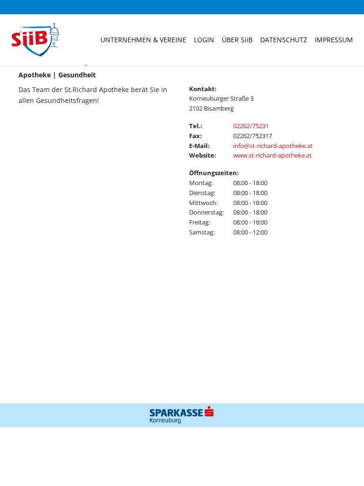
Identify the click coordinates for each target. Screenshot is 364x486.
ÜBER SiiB (237, 39)
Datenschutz (283, 39)
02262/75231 (251, 126)
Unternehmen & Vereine (143, 39)
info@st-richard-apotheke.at (273, 145)
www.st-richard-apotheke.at (272, 155)
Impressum (334, 39)
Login (204, 39)
